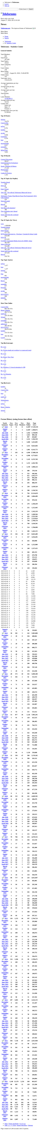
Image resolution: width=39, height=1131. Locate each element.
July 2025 (5, 473)
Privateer (3, 287)
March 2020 (5, 745)
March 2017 (5, 867)
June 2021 (5, 697)
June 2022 (5, 656)
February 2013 (5, 1034)
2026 (6, 427)
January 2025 (5, 490)
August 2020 (5, 732)
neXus (3, 126)
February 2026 (5, 445)
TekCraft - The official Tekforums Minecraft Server (16, 192)
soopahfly (4, 147)
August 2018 (5, 814)
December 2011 (5, 1084)
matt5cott (3, 314)
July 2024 (5, 514)
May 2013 (5, 1025)
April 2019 (5, 783)
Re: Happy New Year (7, 357)
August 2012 (5, 1058)
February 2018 (5, 830)
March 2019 (5, 785)
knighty (3, 130)
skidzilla (3, 298)
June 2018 (5, 819)
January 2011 (5, 1119)
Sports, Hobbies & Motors (8, 166)
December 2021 (5, 677)
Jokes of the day (5, 244)
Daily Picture (5, 189)
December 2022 (5, 636)
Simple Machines (22, 1125)
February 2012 (5, 1074)
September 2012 (5, 1055)
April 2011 (5, 1109)
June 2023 (5, 557)
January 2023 (5, 630)
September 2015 (5, 932)
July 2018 (5, 817)
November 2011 (5, 1088)
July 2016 (5, 899)
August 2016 (5, 895)
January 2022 (5, 671)
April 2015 (5, 946)
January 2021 (5, 711)
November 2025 (5, 459)
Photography (4, 170)
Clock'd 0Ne (4, 123)
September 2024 (5, 507)
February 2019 (5, 789)
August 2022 (5, 651)
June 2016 (5, 901)
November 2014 (5, 966)
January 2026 (5, 449)
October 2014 (5, 969)
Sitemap (30, 1125)
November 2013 (5, 1006)
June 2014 (5, 982)
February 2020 (5, 748)
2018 (6, 796)
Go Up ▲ (23, 1123)
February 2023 (5, 568)
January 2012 (5, 1078)
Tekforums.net (5, 28)
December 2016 (5, 880)
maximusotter (5, 143)
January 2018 (5, 834)
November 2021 (5, 680)
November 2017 (5, 843)
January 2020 (5, 752)
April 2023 (5, 561)
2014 (6, 959)
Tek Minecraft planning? (8, 208)
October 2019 (5, 766)
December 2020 (5, 717)
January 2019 (5, 793)
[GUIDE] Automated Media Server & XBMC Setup (16, 241)
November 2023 (5, 540)
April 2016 (5, 905)
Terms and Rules (14, 1123)
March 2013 (5, 1030)
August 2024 (5, 511)
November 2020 (5, 721)
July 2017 (5, 858)
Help (6, 1123)
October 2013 (5, 1010)
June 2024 (5, 516)
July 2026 (5, 433)
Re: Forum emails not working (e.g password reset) (16, 350)
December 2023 (5, 537)
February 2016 (5, 911)
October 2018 (5, 806)
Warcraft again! (5, 201)
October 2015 (5, 929)
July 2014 (5, 980)
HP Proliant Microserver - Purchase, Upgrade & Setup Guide (19, 234)
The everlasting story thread (9, 211)
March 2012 (5, 1071)
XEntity (3, 317)
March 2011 (5, 1111)
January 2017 (5, 874)
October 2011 (5, 1092)
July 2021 (5, 695)
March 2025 (5, 482)
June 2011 (5, 1104)
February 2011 (5, 1115)
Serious (3, 119)
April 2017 (5, 864)
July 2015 (5, 939)
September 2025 (5, 466)
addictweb (4, 324)
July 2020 (5, 736)
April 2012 (5, 1068)
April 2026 (5, 439)
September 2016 (5, 892)
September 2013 (5, 1014)
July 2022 (5, 654)
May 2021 (5, 699)
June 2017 (5, 860)
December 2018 (5, 799)
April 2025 (5, 480)
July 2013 (5, 1021)
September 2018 (5, 810)
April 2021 (5, 701)
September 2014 (5, 973)
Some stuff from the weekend (9, 215)
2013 (6, 1000)
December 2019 (5, 758)
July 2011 (5, 1102)
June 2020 (5, 738)
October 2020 (5, 725)
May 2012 (5, 1066)
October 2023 (5, 544)
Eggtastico (4, 136)
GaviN (3, 337)
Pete (2, 274)
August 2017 (5, 855)
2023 (6, 534)
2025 (6, 452)
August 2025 (5, 470)
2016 (6, 878)
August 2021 (5, 692)
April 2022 (5, 660)
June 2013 (5, 1023)
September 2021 (5, 688)
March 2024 (5, 523)
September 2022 (5, 647)
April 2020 (5, 742)
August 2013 (5, 1018)
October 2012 (5, 1051)
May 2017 (5, 862)
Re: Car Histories (6, 374)
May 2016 (5, 903)
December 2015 (5, 921)
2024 (6, 493)
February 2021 (5, 708)
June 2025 (5, 475)
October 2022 (5, 643)
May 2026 (5, 437)
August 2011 (5, 1099)
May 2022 (5, 658)
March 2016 (5, 908)
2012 (6, 1041)
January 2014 (5, 997)
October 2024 (5, 503)
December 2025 (5, 455)
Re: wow (3, 347)
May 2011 (5, 1106)
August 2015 (5, 936)
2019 (6, 755)
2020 (6, 714)
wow (2, 224)
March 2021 (5, 704)
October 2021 (5, 684)
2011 (6, 1081)
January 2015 (5, 956)
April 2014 (5, 986)
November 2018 (5, 803)
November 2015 (5, 925)
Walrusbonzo (5, 400)
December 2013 (5, 1003)
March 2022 (5, 663)
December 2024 (5, 496)
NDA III (3, 186)
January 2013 (5, 1037)
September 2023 (5, 548)
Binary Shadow (5, 310)
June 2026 (5, 435)
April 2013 (5, 1027)
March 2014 (5, 989)
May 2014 (5, 984)
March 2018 (5, 826)
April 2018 (5, 823)
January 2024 (5, 531)
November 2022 (5, 640)
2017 (6, 837)
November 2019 (5, 762)
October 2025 (5, 463)
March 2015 (5, 948)
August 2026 (5, 430)
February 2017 (5, 871)
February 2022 (5, 667)
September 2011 (5, 1095)
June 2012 (5, 1064)
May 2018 (5, 821)
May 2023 (5, 559)
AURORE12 (8, 98)
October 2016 (5, 888)
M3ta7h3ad (4, 150)
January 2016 (5, 915)
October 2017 (5, 847)
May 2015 (5, 943)
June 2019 (5, 778)
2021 (6, 674)
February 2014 (5, 993)
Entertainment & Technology (9, 163)
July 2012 (5, 1062)
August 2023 (5, 552)
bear (2, 140)
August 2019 (5, 773)
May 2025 (5, 478)
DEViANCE (5, 294)
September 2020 (5, 729)
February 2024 (5, 527)
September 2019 (5, 769)
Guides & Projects (6, 173)
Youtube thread (5, 182)
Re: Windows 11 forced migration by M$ (13, 367)
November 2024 (5, 500)
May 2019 (5, 780)
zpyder (3, 133)
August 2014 (5, 977)
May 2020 (5, 740)
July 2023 (5, 555)
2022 (6, 633)
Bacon (3, 281)
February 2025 (5, 486)
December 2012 (5, 1043)
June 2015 (5, 941)
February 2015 (5, 952)
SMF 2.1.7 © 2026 (10, 1125)
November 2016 (5, 884)
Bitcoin (3, 204)
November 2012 (5, 1047)
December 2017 (5, 840)
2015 (6, 918)
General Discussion (6, 159)
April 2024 (5, 520)
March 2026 (5, 442)
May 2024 (5, 518)
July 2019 (5, 776)
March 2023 (5, 564)
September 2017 (5, 851)
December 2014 (5, 962)
